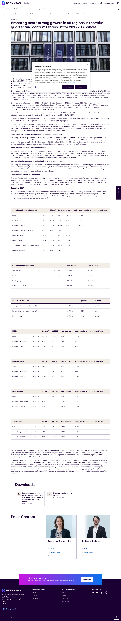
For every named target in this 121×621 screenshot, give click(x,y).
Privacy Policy (18, 617)
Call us (53, 549)
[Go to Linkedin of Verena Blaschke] (49, 556)
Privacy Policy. (71, 82)
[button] (118, 189)
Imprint (50, 617)
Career (85, 3)
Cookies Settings (41, 87)
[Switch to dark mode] (118, 3)
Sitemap (57, 617)
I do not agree (68, 87)
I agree (81, 87)
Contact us (76, 3)
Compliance (28, 617)
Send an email (55, 552)
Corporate (93, 3)
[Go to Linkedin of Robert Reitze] (83, 556)
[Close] (87, 64)
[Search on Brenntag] (118, 8)
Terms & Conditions (40, 617)
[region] (61, 77)
